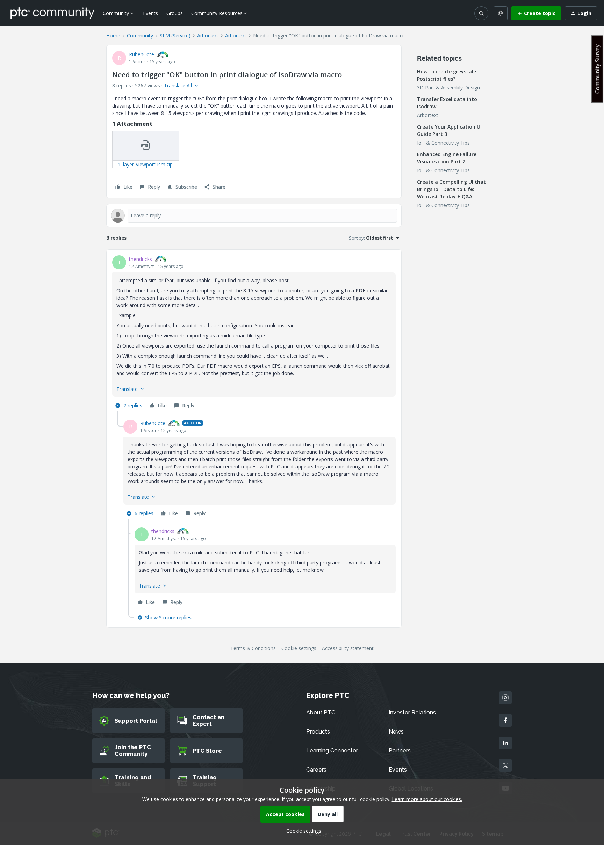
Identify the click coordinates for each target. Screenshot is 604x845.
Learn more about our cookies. (427, 799)
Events (150, 13)
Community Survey (597, 69)
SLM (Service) (175, 35)
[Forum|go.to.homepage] (52, 13)
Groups (174, 13)
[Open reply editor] (254, 215)
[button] (536, 13)
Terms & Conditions (253, 648)
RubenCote (141, 54)
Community (140, 35)
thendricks (140, 259)
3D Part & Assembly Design (448, 87)
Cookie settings (298, 648)
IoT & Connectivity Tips (443, 142)
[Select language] (501, 13)
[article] (254, 333)
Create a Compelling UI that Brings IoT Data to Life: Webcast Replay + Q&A (451, 189)
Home (113, 35)
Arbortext (207, 35)
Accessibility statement (348, 648)
